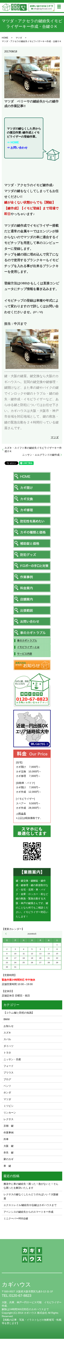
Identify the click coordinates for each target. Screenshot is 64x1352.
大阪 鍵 (9, 1145)
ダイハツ (9, 1046)
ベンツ (7, 1085)
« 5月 (6, 934)
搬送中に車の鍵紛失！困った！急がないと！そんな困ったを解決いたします (31, 1185)
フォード (9, 1065)
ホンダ (7, 1092)
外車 (6, 1139)
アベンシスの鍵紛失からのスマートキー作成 (28, 1211)
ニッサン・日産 (12, 1059)
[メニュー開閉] (59, 6)
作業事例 (9, 1132)
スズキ (7, 1032)
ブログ (7, 1079)
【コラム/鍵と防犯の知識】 (19, 1012)
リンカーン (10, 1112)
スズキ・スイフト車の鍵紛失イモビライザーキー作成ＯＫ (33, 449)
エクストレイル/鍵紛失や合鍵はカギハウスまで (30, 1205)
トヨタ (7, 1052)
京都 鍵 (9, 1125)
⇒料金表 (21, 813)
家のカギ (9, 1159)
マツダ (19, 38)
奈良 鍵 (9, 1152)
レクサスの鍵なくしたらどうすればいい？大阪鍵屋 (31, 1196)
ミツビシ (9, 1105)
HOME (5, 38)
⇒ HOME (13, 142)
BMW (7, 1019)
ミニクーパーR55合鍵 (16, 1218)
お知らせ (9, 1026)
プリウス (9, 1072)
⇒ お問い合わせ (17, 147)
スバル (7, 1039)
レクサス (9, 1119)
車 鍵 (7, 1165)
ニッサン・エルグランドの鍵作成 (41, 454)
